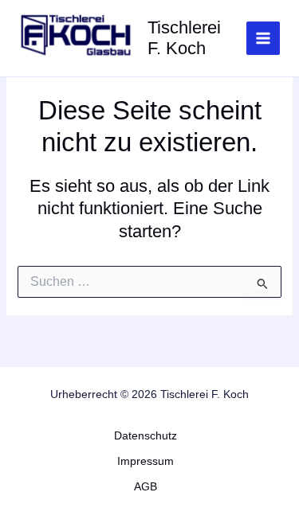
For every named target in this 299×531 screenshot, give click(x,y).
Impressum (145, 461)
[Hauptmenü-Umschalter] (263, 38)
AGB (145, 487)
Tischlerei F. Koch (184, 38)
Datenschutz (145, 436)
